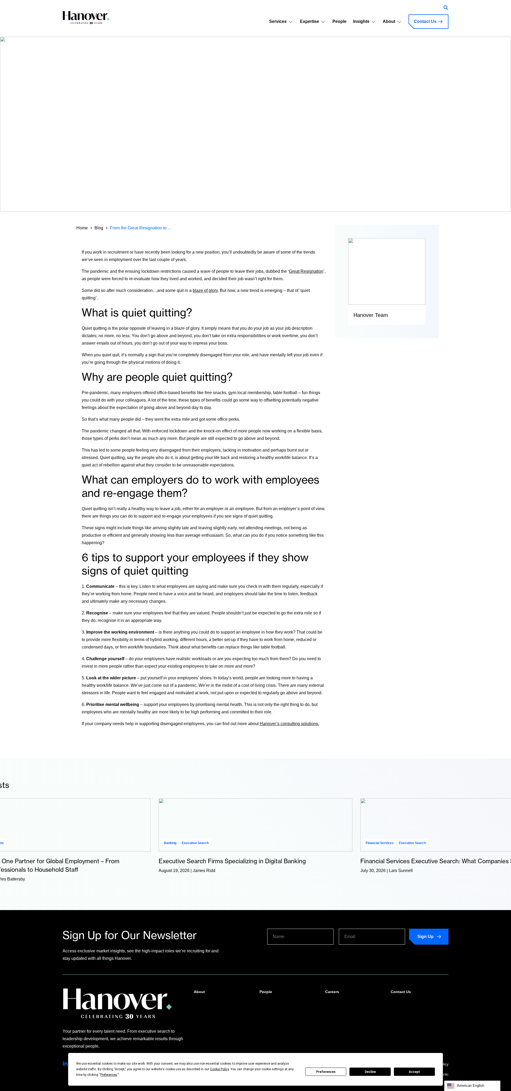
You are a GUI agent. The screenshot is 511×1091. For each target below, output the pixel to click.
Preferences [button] (108, 1075)
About (389, 21)
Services (278, 21)
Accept (414, 1072)
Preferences (326, 1072)
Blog (98, 228)
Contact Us (425, 21)
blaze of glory (205, 290)
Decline (370, 1072)
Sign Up (425, 936)
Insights (361, 21)
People (339, 21)
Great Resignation (306, 271)
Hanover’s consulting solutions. (289, 723)
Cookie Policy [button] (219, 1069)
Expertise (309, 21)
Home (82, 228)
